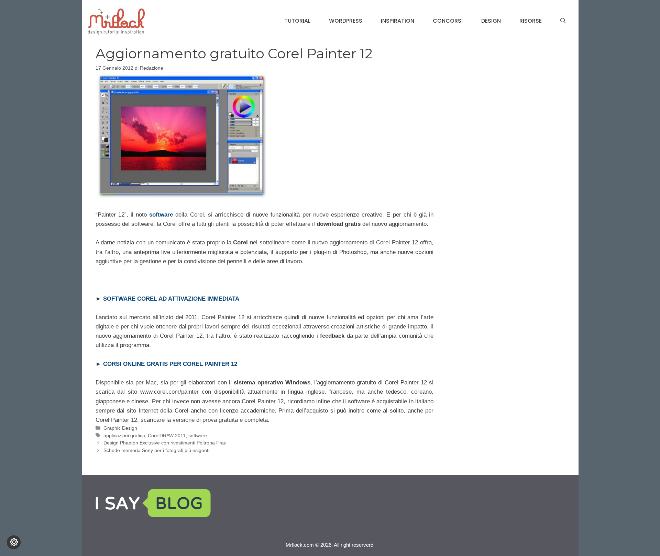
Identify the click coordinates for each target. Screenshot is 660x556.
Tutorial (297, 21)
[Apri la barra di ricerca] (563, 21)
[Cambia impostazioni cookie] (14, 542)
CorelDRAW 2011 (167, 435)
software (197, 435)
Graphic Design (120, 428)
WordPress (345, 21)
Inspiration (397, 21)
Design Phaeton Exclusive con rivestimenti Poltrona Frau (165, 442)
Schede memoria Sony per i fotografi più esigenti (156, 450)
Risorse (530, 21)
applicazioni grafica (124, 435)
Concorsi (448, 21)
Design (491, 21)
